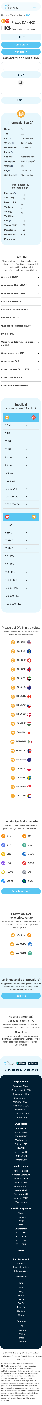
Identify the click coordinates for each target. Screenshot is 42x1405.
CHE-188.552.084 (32, 1353)
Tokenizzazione (21, 1271)
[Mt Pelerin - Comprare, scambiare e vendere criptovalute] (11, 7)
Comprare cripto (21, 1081)
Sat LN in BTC (21, 1144)
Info (21, 1283)
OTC (21, 1255)
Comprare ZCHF (21, 1113)
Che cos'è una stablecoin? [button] (14, 309)
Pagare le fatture (21, 1267)
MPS (21, 1287)
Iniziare (20, 995)
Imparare (21, 1330)
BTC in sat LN (21, 1140)
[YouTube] (28, 1071)
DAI (20, 15)
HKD (20, 37)
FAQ (22, 1326)
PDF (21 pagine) (28, 161)
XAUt (21, 1225)
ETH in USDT (21, 1152)
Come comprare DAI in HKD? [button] (15, 369)
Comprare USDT (21, 1102)
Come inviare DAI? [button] (10, 361)
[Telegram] (9, 1071)
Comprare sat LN (21, 1094)
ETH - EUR (21, 1244)
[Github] (36, 1071)
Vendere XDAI (21, 1194)
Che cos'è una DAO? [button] (11, 317)
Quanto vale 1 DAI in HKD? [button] (14, 285)
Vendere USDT (21, 1178)
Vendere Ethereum (21, 1175)
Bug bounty (21, 1359)
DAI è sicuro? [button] (7, 334)
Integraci (21, 1263)
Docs (21, 1338)
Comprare (19, 44)
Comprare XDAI (21, 1109)
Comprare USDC (21, 1106)
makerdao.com (28, 157)
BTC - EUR (21, 1236)
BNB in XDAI (21, 1156)
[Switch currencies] (21, 83)
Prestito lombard (21, 1259)
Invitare (21, 1299)
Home (4, 15)
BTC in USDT (21, 1132)
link (22, 166)
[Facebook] (21, 1071)
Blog (21, 1291)
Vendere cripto (21, 1166)
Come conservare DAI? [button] (12, 353)
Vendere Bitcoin (21, 1171)
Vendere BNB (21, 1190)
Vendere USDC (21, 1182)
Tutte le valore (20, 891)
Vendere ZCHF (21, 1198)
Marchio (21, 1307)
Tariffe (21, 1303)
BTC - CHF (21, 1232)
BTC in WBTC (21, 1148)
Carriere (21, 1311)
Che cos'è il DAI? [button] (9, 277)
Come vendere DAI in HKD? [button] (14, 385)
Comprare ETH (21, 1098)
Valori (12, 15)
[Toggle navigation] (34, 7)
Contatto (22, 1341)
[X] (5, 1071)
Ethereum (21, 1217)
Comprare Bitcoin (21, 1086)
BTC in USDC (21, 1136)
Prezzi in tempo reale (21, 1208)
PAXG (21, 1221)
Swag (21, 1315)
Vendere (19, 51)
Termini (24, 1356)
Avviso (17, 1356)
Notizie (21, 1295)
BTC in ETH (21, 1128)
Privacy (31, 1356)
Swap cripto (21, 1124)
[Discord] (13, 1071)
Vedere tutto (21, 1117)
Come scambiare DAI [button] (11, 377)
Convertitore (21, 1229)
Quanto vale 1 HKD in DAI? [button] (14, 293)
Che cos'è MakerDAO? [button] (12, 301)
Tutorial (21, 1334)
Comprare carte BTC (21, 1090)
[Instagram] (25, 1071)
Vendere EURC (21, 1186)
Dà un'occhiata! (33, 1027)
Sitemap (39, 1356)
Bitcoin (21, 1213)
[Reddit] (33, 1071)
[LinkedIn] (17, 1071)
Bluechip (28, 147)
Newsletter (21, 1276)
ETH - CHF (21, 1240)
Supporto (21, 1321)
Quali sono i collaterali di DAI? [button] (16, 326)
